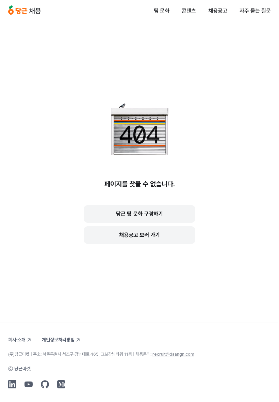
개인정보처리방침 (58, 339)
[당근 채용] (24, 11)
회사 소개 (17, 339)
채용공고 (217, 10)
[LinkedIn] (12, 384)
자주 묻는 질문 (255, 10)
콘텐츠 (189, 10)
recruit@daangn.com (173, 354)
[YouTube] (28, 384)
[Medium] (61, 384)
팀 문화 (161, 10)
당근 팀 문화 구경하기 (139, 214)
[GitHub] (45, 384)
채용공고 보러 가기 (139, 235)
